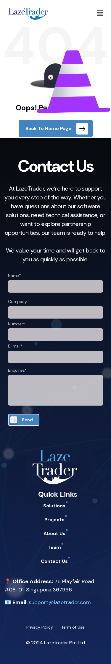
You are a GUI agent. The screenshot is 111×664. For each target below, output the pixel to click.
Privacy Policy (39, 627)
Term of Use (73, 627)
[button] (100, 13)
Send (27, 419)
